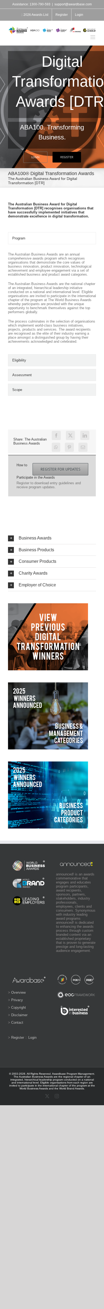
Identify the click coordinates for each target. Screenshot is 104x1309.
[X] (70, 435)
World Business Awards (33, 1088)
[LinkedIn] (85, 435)
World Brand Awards (71, 1088)
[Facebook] (56, 435)
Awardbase (59, 1073)
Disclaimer (19, 1015)
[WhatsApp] (56, 447)
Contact (17, 1022)
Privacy (17, 1000)
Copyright (18, 1007)
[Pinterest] (69, 447)
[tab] (52, 238)
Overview (18, 992)
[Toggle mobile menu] (93, 37)
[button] (52, 538)
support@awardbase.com (73, 4)
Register (17, 1038)
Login (32, 1038)
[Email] (83, 447)
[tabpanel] (52, 300)
